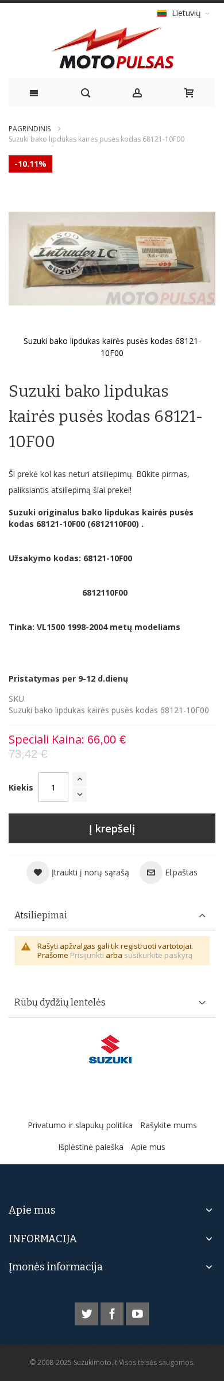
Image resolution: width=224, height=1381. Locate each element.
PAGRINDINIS (30, 129)
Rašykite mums (168, 1125)
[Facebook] (113, 1311)
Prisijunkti (87, 955)
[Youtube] (137, 1311)
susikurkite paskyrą (158, 955)
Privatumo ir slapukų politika (80, 1125)
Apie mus (148, 1146)
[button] (77, 872)
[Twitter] (88, 1311)
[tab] (112, 915)
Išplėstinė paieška (90, 1146)
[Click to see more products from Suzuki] (112, 1049)
